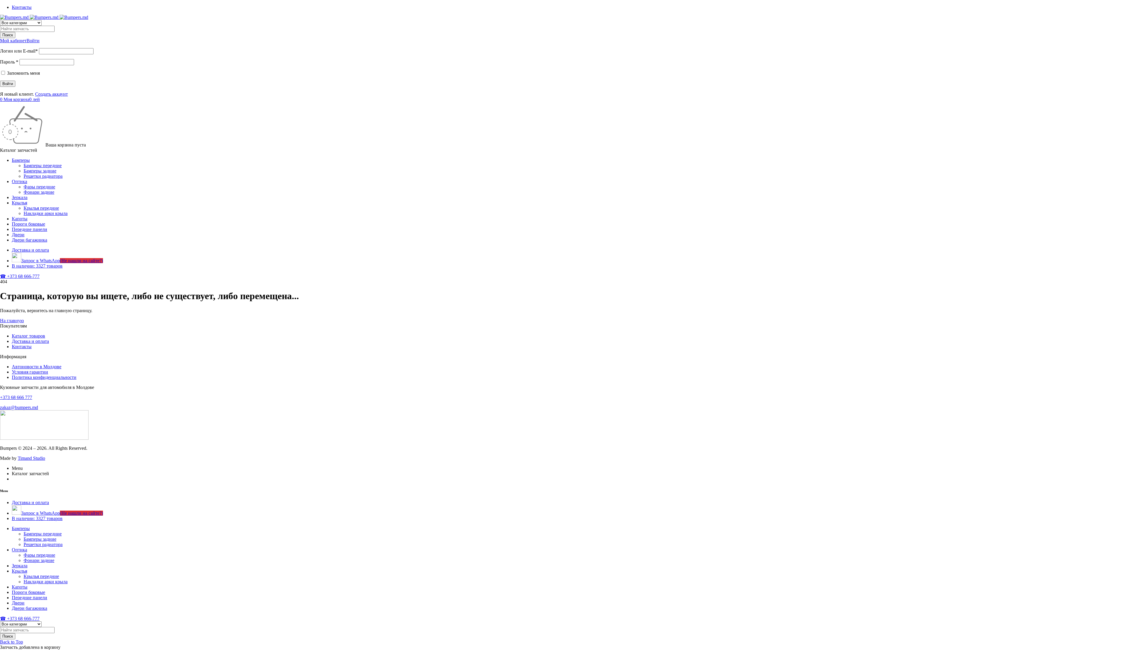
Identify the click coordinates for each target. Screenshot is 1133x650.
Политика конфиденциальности (44, 377)
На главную (12, 320)
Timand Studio (31, 458)
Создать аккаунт (51, 94)
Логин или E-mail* (19, 50)
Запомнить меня (23, 73)
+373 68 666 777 (16, 397)
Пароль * (9, 61)
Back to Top (11, 641)
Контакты (22, 7)
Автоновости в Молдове (36, 366)
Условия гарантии (30, 371)
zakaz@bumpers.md (19, 407)
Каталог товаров (28, 335)
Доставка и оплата (30, 341)
